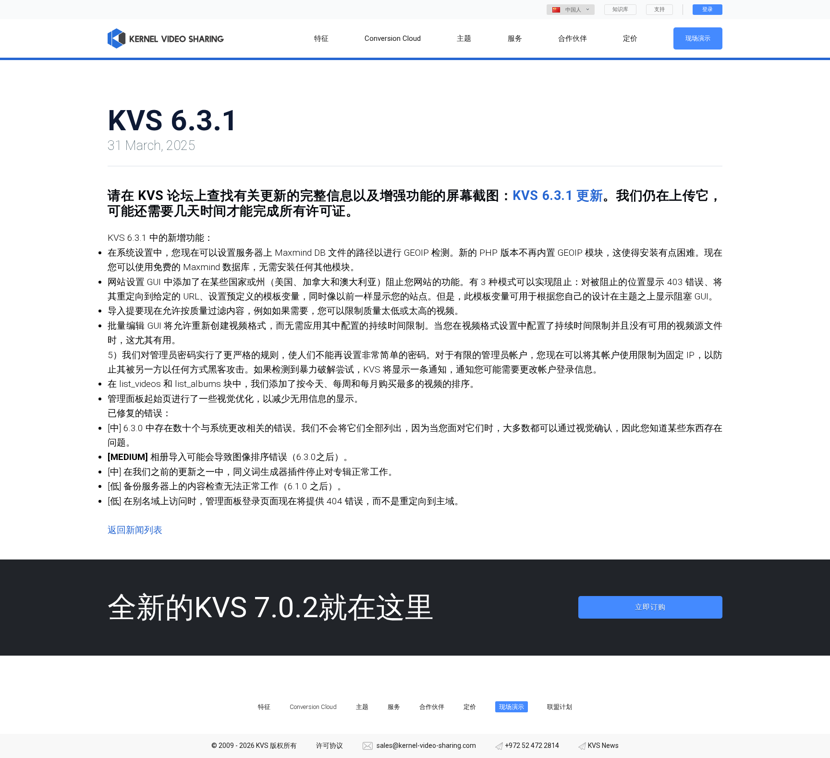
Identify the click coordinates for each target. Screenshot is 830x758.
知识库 (620, 9)
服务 (394, 706)
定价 (470, 706)
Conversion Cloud (313, 706)
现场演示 (697, 38)
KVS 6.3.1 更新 (558, 195)
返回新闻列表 (135, 529)
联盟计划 (559, 706)
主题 (362, 706)
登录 (707, 9)
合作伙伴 (431, 706)
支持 (659, 9)
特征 (264, 706)
